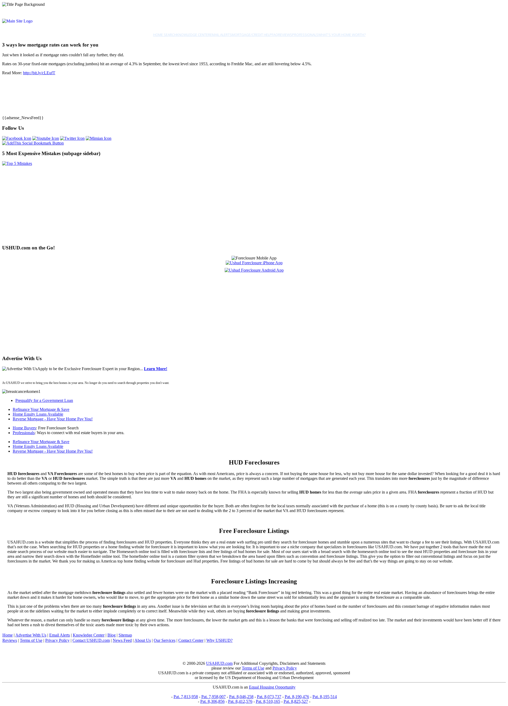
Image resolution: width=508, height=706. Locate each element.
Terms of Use (31, 640)
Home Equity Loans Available (38, 414)
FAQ (275, 34)
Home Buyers (24, 428)
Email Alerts (221, 34)
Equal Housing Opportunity (272, 687)
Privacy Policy (57, 640)
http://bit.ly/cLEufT (39, 73)
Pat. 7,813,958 (186, 696)
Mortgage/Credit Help (252, 34)
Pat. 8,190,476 (297, 696)
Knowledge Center (193, 34)
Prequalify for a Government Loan (44, 400)
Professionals (305, 34)
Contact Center (190, 640)
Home (7, 635)
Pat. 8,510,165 (268, 701)
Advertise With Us (30, 635)
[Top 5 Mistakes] (17, 163)
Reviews (285, 34)
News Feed (122, 640)
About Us (142, 640)
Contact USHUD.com (91, 640)
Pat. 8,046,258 (241, 696)
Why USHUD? (219, 640)
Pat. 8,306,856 (212, 701)
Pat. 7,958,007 (213, 696)
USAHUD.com (219, 663)
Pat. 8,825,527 (296, 701)
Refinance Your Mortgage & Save (41, 409)
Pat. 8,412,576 (240, 701)
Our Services (164, 640)
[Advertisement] (161, 203)
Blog (111, 635)
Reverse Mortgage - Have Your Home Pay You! (53, 419)
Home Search (164, 34)
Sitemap (125, 635)
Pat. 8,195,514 (324, 696)
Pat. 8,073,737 (269, 696)
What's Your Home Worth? (342, 34)
